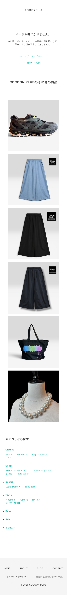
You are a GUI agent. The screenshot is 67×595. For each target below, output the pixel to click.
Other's (24, 500)
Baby (8, 511)
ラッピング (11, 527)
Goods (9, 466)
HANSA (36, 500)
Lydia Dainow (12, 487)
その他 (8, 474)
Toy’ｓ (8, 495)
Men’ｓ (9, 454)
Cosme (9, 482)
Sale (7, 519)
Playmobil (10, 500)
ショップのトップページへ (33, 56)
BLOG (40, 568)
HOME (7, 568)
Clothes (9, 450)
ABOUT (24, 568)
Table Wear (22, 474)
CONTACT (58, 568)
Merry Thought (13, 503)
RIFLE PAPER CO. (15, 470)
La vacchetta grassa (41, 470)
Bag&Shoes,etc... (41, 454)
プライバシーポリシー (15, 576)
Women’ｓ (22, 454)
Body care (30, 487)
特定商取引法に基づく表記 (49, 576)
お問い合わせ (33, 63)
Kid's (8, 457)
